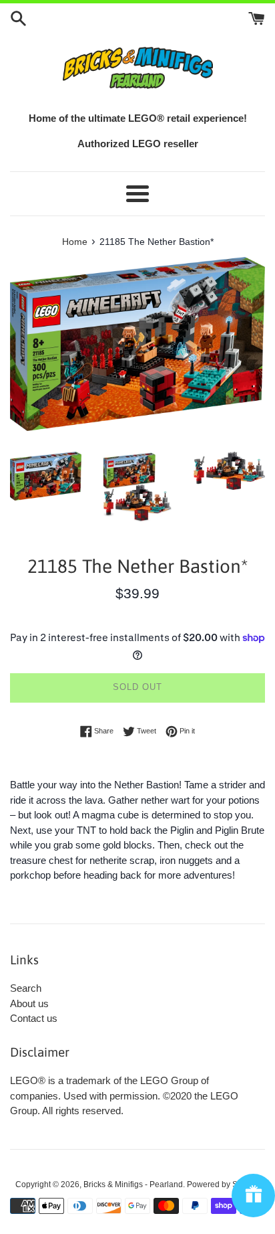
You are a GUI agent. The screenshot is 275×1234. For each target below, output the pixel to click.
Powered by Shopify (223, 1184)
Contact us (33, 1018)
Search (25, 988)
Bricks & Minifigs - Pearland (133, 1184)
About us (29, 1003)
